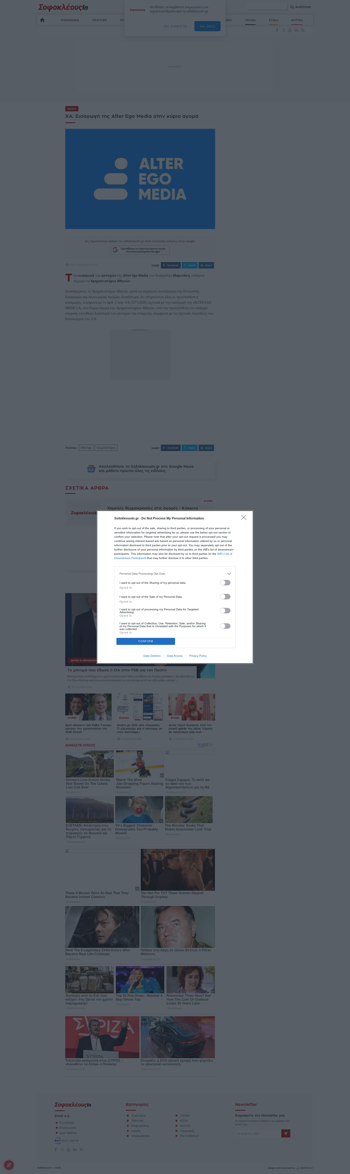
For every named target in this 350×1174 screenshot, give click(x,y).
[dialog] (175, 587)
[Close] (245, 518)
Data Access (175, 655)
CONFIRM (145, 641)
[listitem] (175, 574)
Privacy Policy (198, 655)
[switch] (225, 582)
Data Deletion (152, 655)
